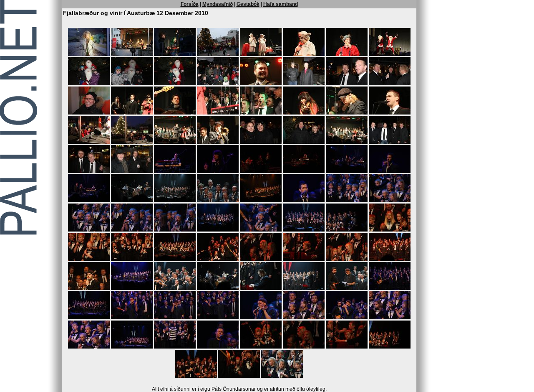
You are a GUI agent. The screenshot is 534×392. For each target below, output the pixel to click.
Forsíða (190, 4)
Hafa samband (280, 4)
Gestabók (248, 4)
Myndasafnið (217, 4)
